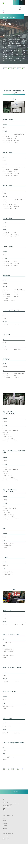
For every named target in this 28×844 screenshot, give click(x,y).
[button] (23, 8)
